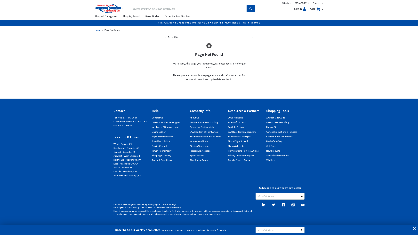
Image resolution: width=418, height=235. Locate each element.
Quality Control (159, 146)
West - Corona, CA (122, 144)
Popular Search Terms (239, 160)
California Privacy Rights (124, 204)
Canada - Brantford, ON (125, 171)
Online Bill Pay (159, 131)
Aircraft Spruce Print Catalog (204, 122)
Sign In (298, 8)
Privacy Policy (175, 207)
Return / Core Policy (161, 150)
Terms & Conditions (162, 160)
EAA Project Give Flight (239, 136)
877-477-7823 (302, 3)
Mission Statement (199, 146)
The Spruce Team (199, 160)
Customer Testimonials (202, 127)
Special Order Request (277, 155)
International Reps (199, 141)
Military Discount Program (241, 155)
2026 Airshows (235, 117)
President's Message (200, 150)
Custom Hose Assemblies (279, 136)
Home (98, 30)
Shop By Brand (131, 16)
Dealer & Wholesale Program (166, 122)
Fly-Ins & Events (236, 146)
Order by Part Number (177, 16)
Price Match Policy (161, 141)
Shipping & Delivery (161, 155)
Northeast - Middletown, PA (127, 159)
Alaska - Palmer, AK (122, 167)
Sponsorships (197, 155)
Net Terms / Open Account (165, 127)
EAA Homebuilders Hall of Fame (205, 136)
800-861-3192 (140, 121)
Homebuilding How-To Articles (243, 150)
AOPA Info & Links (237, 122)
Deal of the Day (274, 141)
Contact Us (318, 3)
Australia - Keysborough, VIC (127, 175)
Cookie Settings (169, 204)
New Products (273, 150)
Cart (316, 8)
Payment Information (162, 136)
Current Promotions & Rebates (281, 131)
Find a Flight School (238, 141)
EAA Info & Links (236, 127)
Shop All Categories (106, 16)
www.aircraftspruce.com (228, 75)
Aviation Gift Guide (275, 117)
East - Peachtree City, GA (125, 163)
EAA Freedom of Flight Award (204, 131)
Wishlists (286, 3)
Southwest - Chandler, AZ (126, 148)
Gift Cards (271, 146)
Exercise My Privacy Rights (148, 204)
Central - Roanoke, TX (124, 151)
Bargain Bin (271, 127)
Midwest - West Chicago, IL (126, 155)
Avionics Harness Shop (277, 122)
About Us (194, 117)
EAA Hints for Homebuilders (242, 131)
